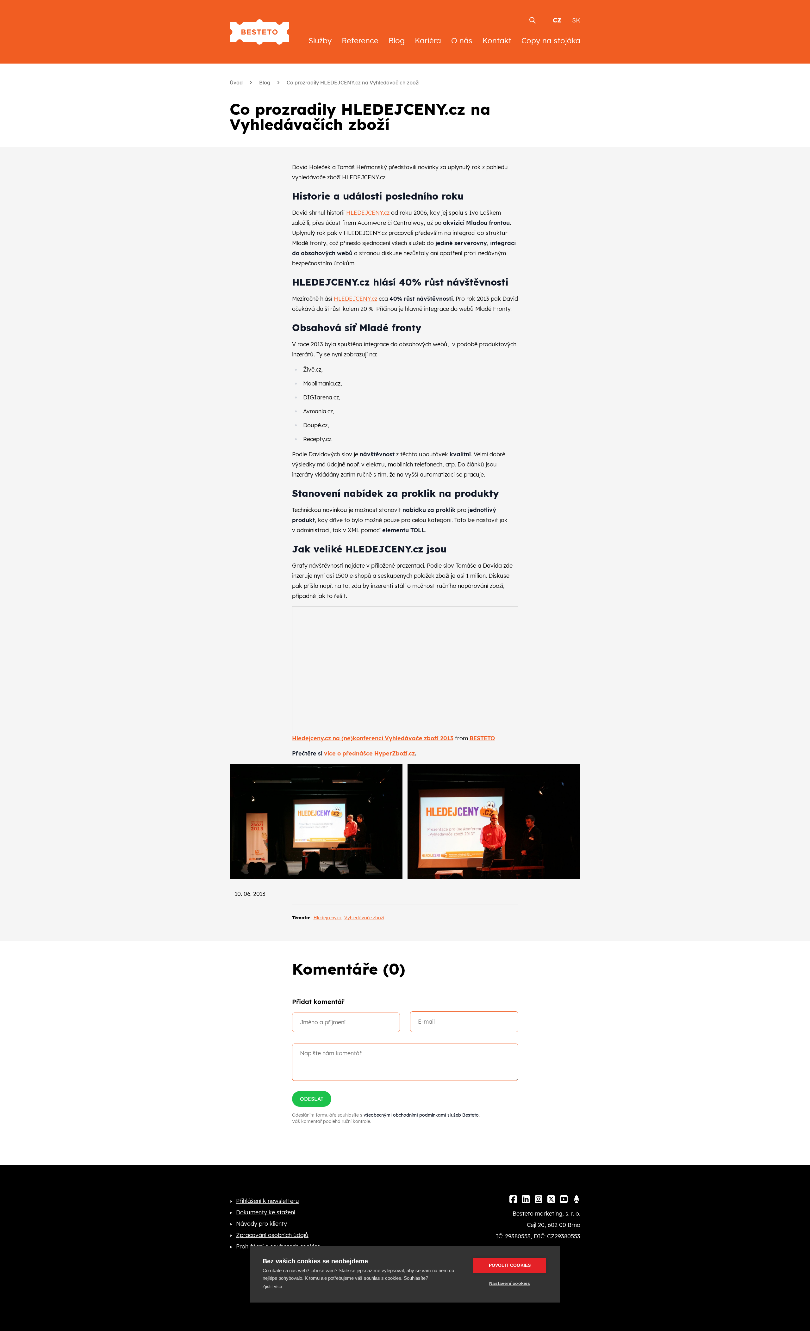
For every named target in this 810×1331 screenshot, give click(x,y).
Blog (397, 40)
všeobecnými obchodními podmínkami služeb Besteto (421, 1115)
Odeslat (311, 1099)
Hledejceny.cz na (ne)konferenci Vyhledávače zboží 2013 (372, 738)
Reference (360, 40)
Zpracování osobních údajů (272, 1235)
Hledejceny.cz (328, 918)
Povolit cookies (510, 1265)
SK (576, 20)
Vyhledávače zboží (364, 918)
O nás (461, 40)
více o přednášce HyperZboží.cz (369, 753)
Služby (320, 40)
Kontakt (497, 40)
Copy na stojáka (550, 40)
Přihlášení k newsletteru (267, 1201)
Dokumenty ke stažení (265, 1212)
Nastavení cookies (509, 1283)
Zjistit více (272, 1286)
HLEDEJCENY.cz (367, 212)
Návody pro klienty (261, 1223)
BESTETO (482, 738)
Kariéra (428, 40)
